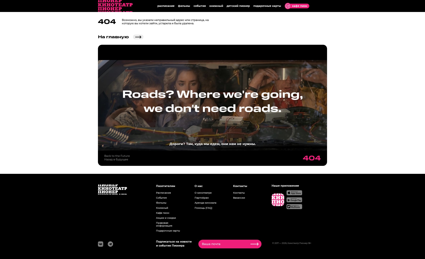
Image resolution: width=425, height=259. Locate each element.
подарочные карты (267, 5)
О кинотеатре (203, 192)
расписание (165, 5)
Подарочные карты (168, 230)
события (200, 5)
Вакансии (239, 197)
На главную (113, 37)
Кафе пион (162, 212)
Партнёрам (202, 197)
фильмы (184, 5)
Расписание (163, 192)
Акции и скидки (166, 217)
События (161, 197)
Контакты (239, 192)
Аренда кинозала (205, 202)
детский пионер (238, 5)
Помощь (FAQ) (203, 207)
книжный (216, 5)
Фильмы (161, 202)
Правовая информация (164, 224)
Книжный (162, 207)
